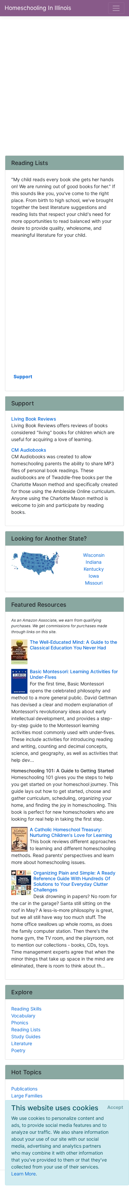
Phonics (19, 1022)
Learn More (23, 1173)
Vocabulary (23, 1015)
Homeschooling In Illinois (38, 7)
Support (23, 376)
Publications (24, 1088)
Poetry (18, 1050)
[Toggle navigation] (116, 8)
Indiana (94, 562)
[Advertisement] (64, 85)
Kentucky (94, 569)
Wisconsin (94, 555)
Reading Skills (26, 1008)
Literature (21, 1043)
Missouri (94, 583)
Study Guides (25, 1036)
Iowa (94, 576)
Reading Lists (25, 1029)
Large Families (26, 1095)
